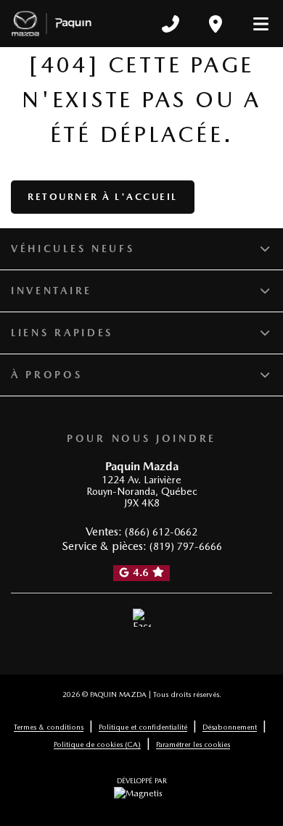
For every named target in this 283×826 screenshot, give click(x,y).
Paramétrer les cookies (193, 744)
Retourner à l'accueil (103, 196)
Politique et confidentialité (143, 726)
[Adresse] (215, 24)
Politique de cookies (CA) (97, 744)
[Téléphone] (170, 24)
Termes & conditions (48, 726)
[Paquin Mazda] (51, 23)
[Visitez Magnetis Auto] (142, 793)
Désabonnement (229, 726)
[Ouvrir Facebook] (142, 618)
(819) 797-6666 (185, 546)
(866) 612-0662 (161, 532)
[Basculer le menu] (254, 24)
